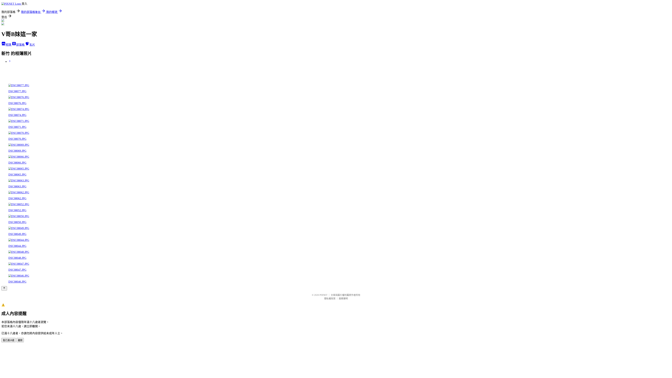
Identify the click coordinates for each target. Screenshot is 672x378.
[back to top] (4, 288)
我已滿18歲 (8, 340)
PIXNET (323, 295)
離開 (20, 340)
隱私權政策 (329, 298)
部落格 (20, 44)
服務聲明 (343, 298)
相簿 (9, 44)
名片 (32, 44)
